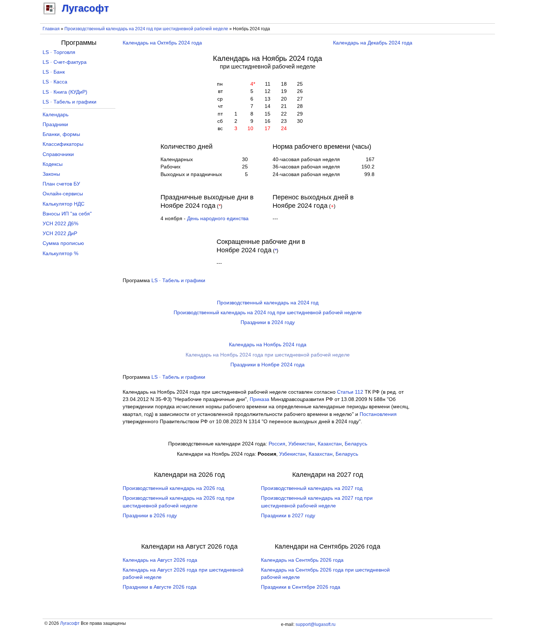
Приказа (259, 399)
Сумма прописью (63, 243)
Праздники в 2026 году (150, 515)
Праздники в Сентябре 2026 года (300, 587)
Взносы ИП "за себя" (67, 214)
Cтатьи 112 (350, 392)
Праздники (55, 124)
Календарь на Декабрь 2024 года (372, 43)
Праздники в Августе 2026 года (160, 587)
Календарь (55, 114)
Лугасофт (70, 623)
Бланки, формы (61, 134)
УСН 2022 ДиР (60, 233)
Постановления (378, 414)
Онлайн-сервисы (63, 193)
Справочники (58, 154)
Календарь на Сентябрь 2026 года (302, 560)
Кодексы (53, 164)
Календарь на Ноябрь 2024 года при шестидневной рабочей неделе (268, 355)
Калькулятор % (60, 253)
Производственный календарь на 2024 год (267, 302)
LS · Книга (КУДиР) (65, 92)
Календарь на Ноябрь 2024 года (267, 344)
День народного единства (218, 218)
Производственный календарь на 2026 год (173, 488)
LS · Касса (55, 82)
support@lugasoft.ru (316, 624)
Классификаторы (63, 144)
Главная (51, 28)
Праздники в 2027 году (288, 515)
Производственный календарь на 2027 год (311, 488)
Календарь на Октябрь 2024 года (162, 43)
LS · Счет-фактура (65, 62)
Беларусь (356, 444)
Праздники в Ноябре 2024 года (267, 364)
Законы (51, 174)
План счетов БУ (61, 184)
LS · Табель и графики (178, 280)
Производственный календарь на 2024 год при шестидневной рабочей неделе (146, 28)
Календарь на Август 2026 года (160, 560)
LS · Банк (54, 72)
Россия (277, 444)
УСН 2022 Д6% (60, 223)
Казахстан (330, 444)
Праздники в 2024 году (268, 322)
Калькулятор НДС (63, 204)
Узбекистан (301, 444)
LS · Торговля (59, 52)
